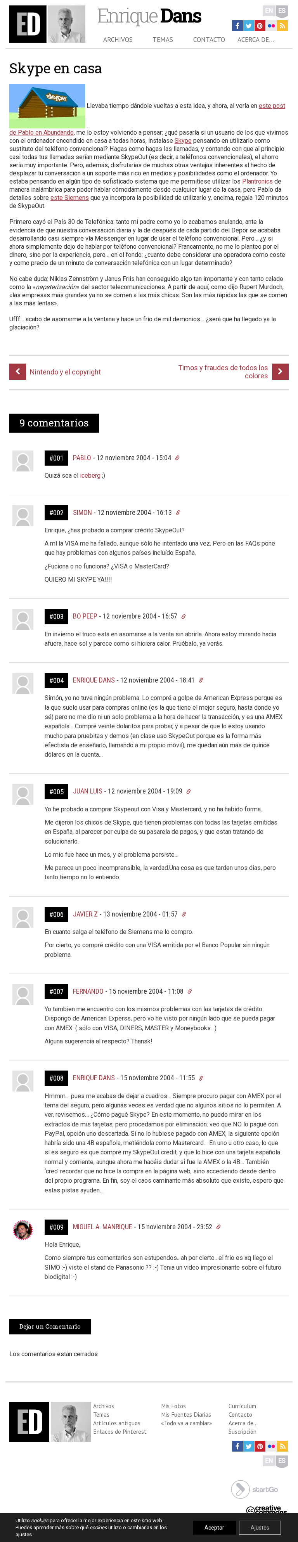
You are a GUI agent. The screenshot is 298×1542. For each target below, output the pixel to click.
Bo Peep (85, 616)
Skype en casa (55, 68)
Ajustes (260, 1528)
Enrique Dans (94, 680)
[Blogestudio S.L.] (254, 1489)
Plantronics (257, 181)
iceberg (90, 475)
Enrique (149, 15)
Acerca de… (255, 39)
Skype (183, 140)
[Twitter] (248, 25)
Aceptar (214, 1528)
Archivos (118, 39)
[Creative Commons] (266, 1510)
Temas (162, 39)
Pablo (82, 458)
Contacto (209, 39)
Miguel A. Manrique (102, 1227)
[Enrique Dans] (47, 24)
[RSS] (282, 25)
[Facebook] (237, 25)
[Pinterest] (260, 25)
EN (269, 10)
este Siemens (69, 197)
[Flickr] (271, 25)
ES (282, 10)
